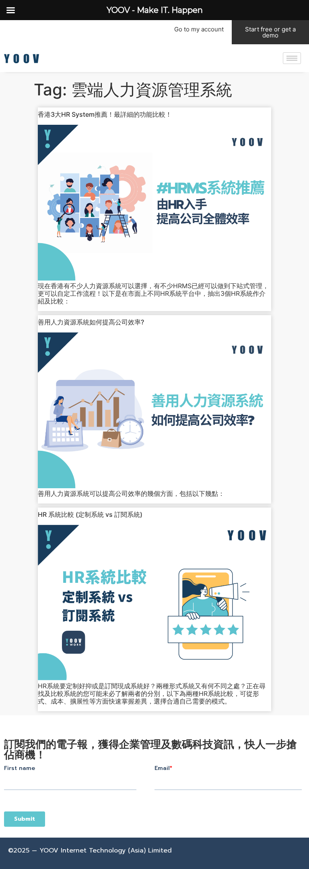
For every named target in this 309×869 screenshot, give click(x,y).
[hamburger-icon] (292, 58)
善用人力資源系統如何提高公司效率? (91, 322)
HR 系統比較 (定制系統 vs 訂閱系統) (90, 514)
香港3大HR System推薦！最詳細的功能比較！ (105, 114)
